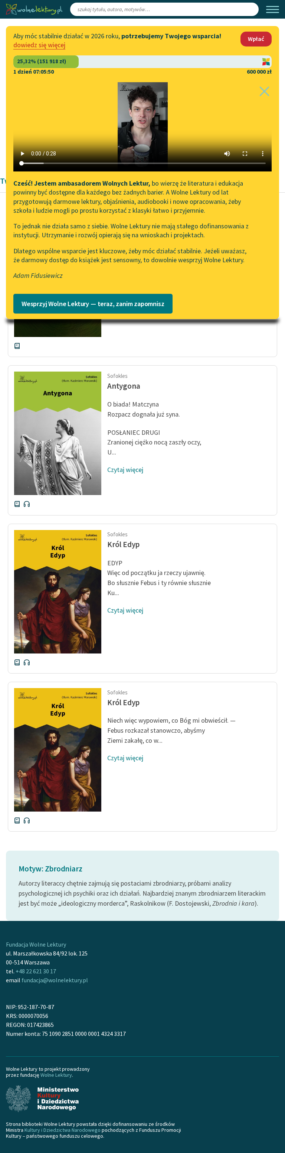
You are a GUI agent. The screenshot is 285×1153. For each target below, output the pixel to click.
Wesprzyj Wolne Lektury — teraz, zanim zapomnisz (93, 303)
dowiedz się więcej (39, 45)
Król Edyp (123, 544)
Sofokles (117, 375)
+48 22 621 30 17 (36, 971)
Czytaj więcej (125, 469)
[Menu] (272, 9)
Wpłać (256, 38)
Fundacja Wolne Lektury (36, 944)
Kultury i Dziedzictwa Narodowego (62, 1130)
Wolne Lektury (56, 1075)
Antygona (123, 386)
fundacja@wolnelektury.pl (55, 980)
